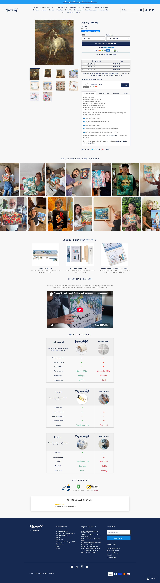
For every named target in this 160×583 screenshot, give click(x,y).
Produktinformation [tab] (89, 93)
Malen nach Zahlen (113, 550)
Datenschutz (60, 544)
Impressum (59, 539)
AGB (57, 546)
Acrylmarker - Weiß (96, 84)
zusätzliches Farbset (111, 135)
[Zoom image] (54, 42)
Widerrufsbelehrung (62, 535)
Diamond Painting (112, 553)
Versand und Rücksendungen (65, 533)
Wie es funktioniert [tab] (104, 93)
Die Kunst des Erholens (88, 552)
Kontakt (58, 537)
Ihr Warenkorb (111, 557)
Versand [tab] (126, 93)
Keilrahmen (109, 35)
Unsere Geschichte (62, 531)
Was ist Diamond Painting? (89, 550)
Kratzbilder (110, 555)
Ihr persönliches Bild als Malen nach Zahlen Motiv (91, 543)
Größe (84, 35)
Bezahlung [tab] (116, 93)
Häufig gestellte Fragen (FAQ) (65, 542)
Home (58, 548)
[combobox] (132, 10)
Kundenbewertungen (113, 548)
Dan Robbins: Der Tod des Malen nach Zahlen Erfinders (90, 547)
